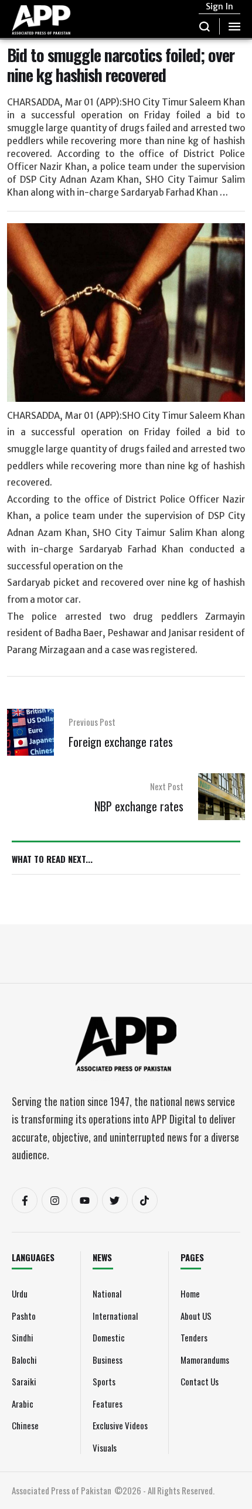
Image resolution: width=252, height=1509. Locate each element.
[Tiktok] (145, 1200)
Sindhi (22, 1337)
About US (196, 1315)
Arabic (22, 1403)
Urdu (20, 1293)
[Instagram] (54, 1200)
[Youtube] (84, 1200)
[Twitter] (115, 1200)
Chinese (25, 1425)
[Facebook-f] (25, 1200)
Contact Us (200, 1381)
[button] (204, 26)
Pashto (24, 1315)
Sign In (219, 6)
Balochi (24, 1359)
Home (190, 1293)
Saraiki (24, 1381)
